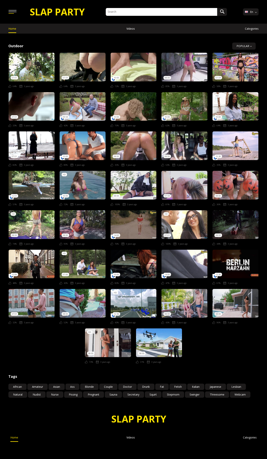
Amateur (37, 387)
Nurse (55, 394)
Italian (196, 387)
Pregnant (93, 394)
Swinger (195, 394)
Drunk (146, 387)
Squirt (153, 394)
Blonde (89, 387)
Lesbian (236, 387)
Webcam (240, 394)
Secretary (133, 394)
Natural (17, 394)
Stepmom (173, 394)
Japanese (215, 387)
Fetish (178, 387)
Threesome (217, 394)
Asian (56, 387)
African (17, 387)
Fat (162, 387)
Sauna (113, 394)
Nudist (37, 394)
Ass (72, 387)
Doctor (127, 387)
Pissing (73, 394)
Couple (108, 387)
